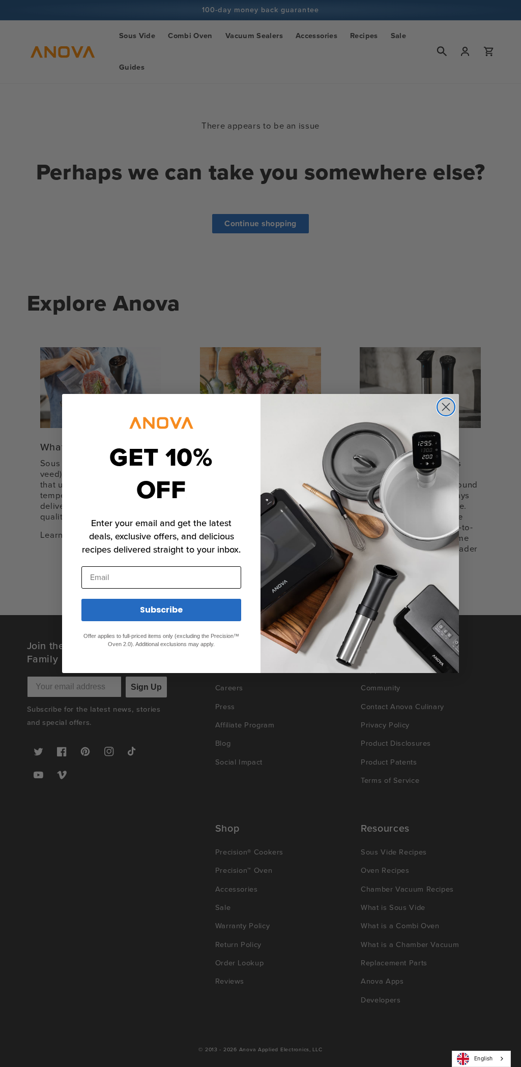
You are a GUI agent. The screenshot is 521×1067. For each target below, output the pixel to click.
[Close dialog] (446, 407)
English (483, 1058)
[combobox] (481, 1059)
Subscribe (161, 610)
